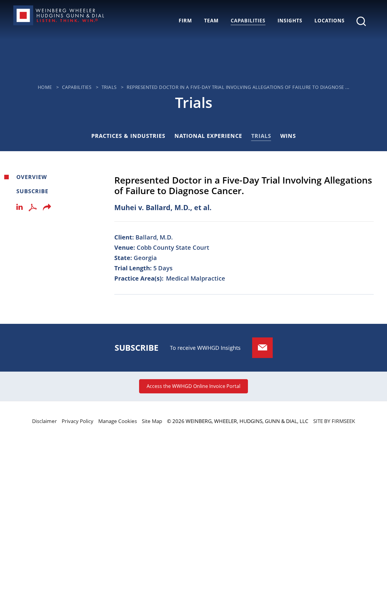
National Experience (208, 135)
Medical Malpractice (195, 278)
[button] (47, 209)
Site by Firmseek (334, 421)
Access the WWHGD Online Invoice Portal (193, 386)
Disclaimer (44, 421)
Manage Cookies (117, 421)
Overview (31, 177)
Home (45, 87)
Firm (185, 20)
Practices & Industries (128, 135)
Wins (288, 135)
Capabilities (248, 20)
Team (211, 20)
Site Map (152, 421)
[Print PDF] (33, 209)
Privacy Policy (77, 421)
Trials (109, 87)
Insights (290, 20)
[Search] (361, 21)
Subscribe (32, 191)
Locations (329, 20)
